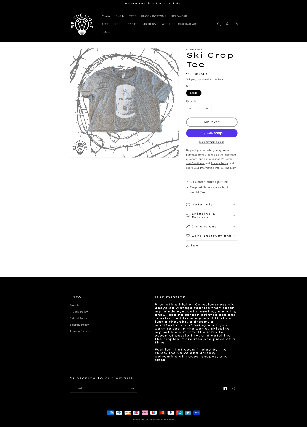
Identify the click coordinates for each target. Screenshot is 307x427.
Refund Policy (78, 318)
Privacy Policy (79, 311)
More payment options (211, 142)
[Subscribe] (132, 388)
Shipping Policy (79, 324)
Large (194, 92)
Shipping (191, 79)
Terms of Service (80, 331)
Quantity (191, 101)
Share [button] (194, 245)
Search (74, 305)
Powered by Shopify (164, 419)
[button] (219, 24)
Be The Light (148, 419)
